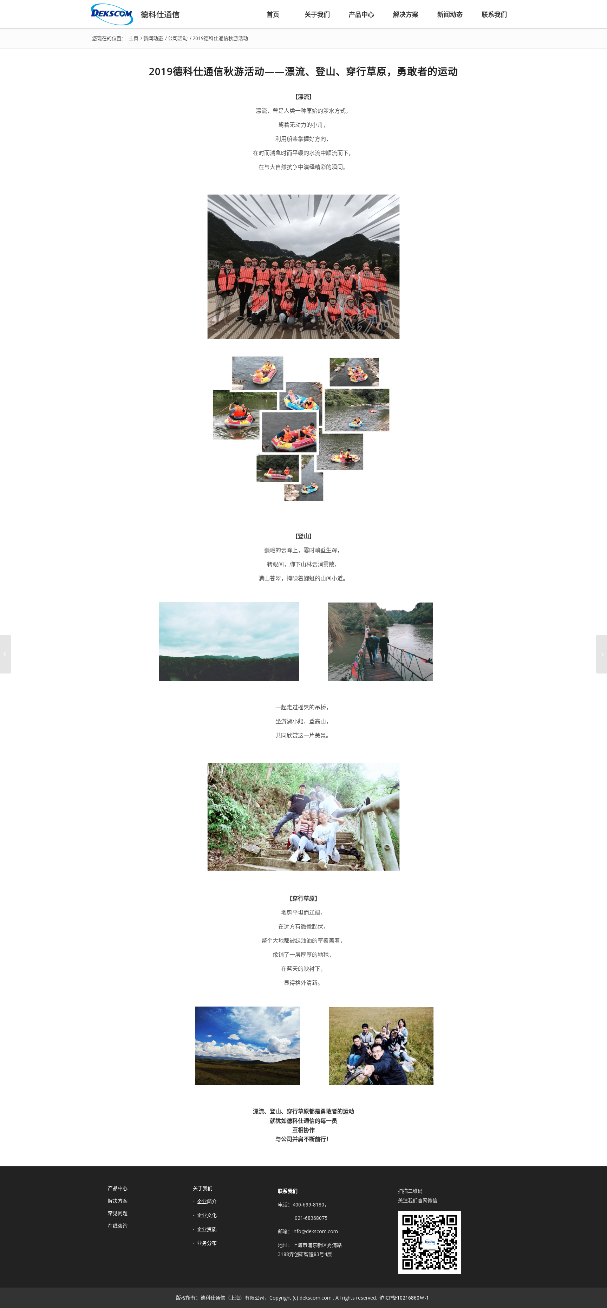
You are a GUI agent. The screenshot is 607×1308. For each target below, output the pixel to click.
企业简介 (207, 1201)
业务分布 (207, 1242)
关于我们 (203, 1188)
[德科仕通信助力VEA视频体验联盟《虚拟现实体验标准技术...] (601, 654)
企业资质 (207, 1229)
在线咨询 (118, 1225)
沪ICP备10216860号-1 (404, 1297)
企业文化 (207, 1215)
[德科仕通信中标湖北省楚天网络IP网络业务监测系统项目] (5, 654)
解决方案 (118, 1200)
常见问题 (118, 1213)
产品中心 (118, 1188)
